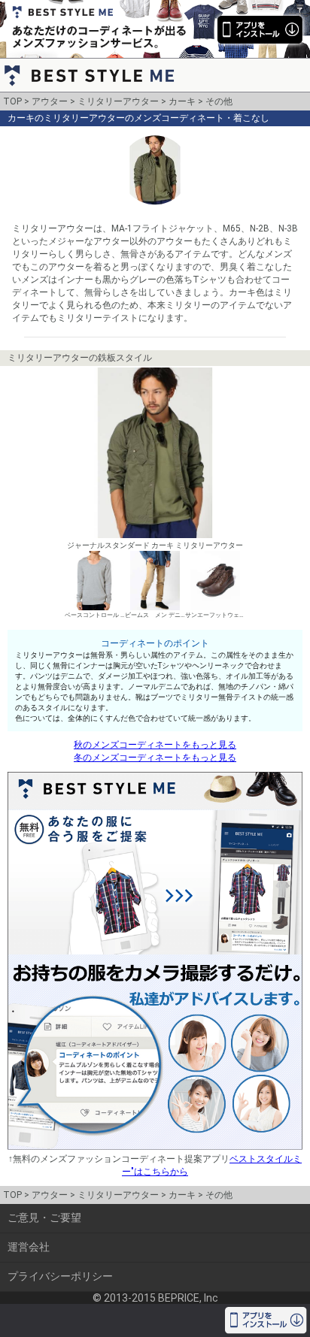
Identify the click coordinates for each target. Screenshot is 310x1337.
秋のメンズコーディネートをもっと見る (155, 745)
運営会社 (29, 1247)
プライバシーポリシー (60, 1276)
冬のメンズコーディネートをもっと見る (155, 757)
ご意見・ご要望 (44, 1217)
